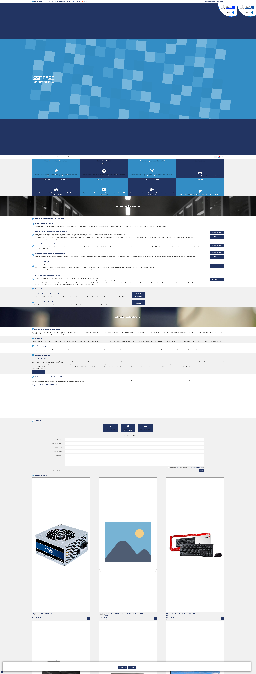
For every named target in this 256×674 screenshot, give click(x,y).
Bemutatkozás (52, 157)
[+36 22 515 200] (110, 423)
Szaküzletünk (73, 157)
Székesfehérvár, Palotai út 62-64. (48, 384)
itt (155, 665)
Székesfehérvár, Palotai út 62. (64, 1)
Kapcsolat (92, 157)
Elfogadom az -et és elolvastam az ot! (186, 467)
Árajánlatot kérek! (217, 232)
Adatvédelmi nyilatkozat (196, 467)
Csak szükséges (122, 667)
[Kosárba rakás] (88, 618)
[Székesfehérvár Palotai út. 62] (128, 423)
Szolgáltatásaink (39, 157)
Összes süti (132, 667)
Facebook (78, 1)
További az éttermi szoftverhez (139, 302)
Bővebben (217, 237)
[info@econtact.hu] (145, 423)
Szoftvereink (62, 157)
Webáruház (83, 157)
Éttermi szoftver (220, 1)
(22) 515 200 (50, 1)
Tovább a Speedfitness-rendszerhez (138, 295)
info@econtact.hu (38, 1)
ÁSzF (178, 467)
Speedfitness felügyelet (209, 1)
